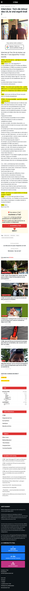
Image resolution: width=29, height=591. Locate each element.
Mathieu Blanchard (6, 440)
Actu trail (3, 578)
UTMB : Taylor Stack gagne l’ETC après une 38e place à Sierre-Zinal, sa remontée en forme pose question (14, 277)
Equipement (5, 402)
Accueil (2, 6)
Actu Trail (13, 6)
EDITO (3, 360)
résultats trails (6, 272)
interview (13, 235)
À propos (3, 580)
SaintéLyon (5, 423)
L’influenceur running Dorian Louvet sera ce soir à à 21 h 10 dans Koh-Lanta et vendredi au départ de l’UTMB (14, 320)
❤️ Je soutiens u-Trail (14, 226)
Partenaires (4, 571)
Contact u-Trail (4, 570)
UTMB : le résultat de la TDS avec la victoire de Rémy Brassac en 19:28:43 (13, 298)
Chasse (6, 396)
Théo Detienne (5, 443)
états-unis (6, 235)
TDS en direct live (5, 380)
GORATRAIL (7, 395)
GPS (4, 404)
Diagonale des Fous (7, 418)
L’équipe (3, 582)
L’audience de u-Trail (6, 584)
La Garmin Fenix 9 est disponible (9, 487)
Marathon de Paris (6, 426)
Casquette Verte (6, 445)
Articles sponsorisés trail (7, 573)
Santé (6, 400)
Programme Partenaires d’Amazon (18, 535)
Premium (6, 398)
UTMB (3, 415)
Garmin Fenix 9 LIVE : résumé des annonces (11, 485)
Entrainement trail (5, 587)
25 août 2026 (8, 280)
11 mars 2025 (3, 17)
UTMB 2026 (3, 377)
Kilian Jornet (5, 437)
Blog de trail (7, 6)
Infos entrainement (7, 399)
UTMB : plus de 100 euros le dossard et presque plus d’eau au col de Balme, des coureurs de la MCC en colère (14, 342)
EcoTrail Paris (5, 421)
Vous (17, 235)
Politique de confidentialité (7, 585)
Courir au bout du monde (7, 237)
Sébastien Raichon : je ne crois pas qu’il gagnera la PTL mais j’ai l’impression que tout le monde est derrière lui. (14, 365)
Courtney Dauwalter (7, 448)
